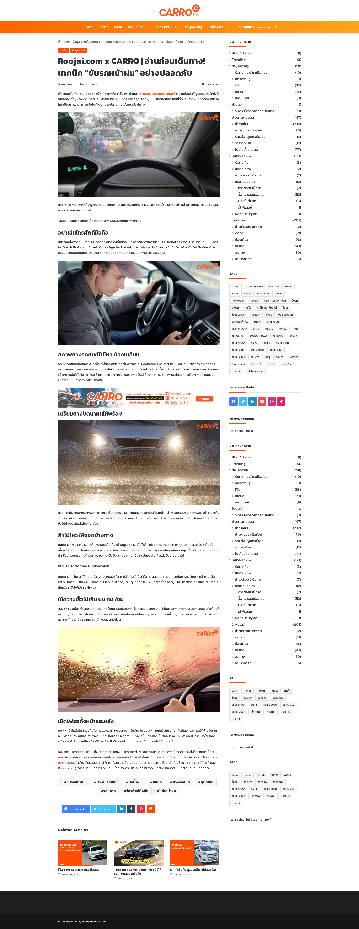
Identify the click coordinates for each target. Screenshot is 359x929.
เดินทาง (110, 790)
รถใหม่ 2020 (257, 350)
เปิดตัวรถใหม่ (239, 364)
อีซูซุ (267, 357)
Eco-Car (274, 286)
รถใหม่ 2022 (238, 357)
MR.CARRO (67, 84)
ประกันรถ (64, 762)
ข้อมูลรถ (237, 104)
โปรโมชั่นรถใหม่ (138, 26)
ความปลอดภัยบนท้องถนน (156, 93)
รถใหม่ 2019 (238, 350)
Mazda (247, 293)
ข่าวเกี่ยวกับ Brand (248, 227)
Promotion (238, 301)
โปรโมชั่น (236, 371)
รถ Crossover (239, 329)
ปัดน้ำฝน (135, 781)
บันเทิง (239, 246)
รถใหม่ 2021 (276, 350)
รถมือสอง (278, 336)
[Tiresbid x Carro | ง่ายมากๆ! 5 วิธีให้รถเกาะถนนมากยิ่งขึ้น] (139, 853)
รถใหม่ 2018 (282, 343)
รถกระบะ (283, 329)
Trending (239, 59)
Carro (235, 286)
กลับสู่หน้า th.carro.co (254, 26)
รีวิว (237, 85)
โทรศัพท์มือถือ (137, 790)
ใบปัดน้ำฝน (167, 790)
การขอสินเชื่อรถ (249, 188)
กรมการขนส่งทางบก (275, 301)
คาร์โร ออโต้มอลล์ (267, 308)
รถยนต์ (293, 336)
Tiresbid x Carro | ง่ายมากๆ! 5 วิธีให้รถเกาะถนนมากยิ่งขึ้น (137, 872)
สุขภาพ (240, 252)
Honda (288, 286)
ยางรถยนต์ (181, 781)
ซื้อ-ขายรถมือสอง (251, 194)
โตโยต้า (271, 364)
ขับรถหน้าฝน (76, 781)
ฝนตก (157, 781)
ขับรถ (80, 751)
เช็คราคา (293, 357)
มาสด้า (257, 322)
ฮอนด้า (279, 357)
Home (65, 41)
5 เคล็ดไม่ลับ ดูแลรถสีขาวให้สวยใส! (193, 870)
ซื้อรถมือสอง (239, 315)
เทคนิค (95, 41)
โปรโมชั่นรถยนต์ (246, 149)
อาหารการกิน (244, 259)
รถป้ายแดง (237, 336)
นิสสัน (269, 315)
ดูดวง (239, 233)
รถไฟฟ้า (255, 357)
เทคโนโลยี (242, 98)
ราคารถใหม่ (243, 143)
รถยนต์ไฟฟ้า (238, 343)
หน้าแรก (87, 26)
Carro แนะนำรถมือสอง (251, 72)
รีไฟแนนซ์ (245, 207)
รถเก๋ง (254, 343)
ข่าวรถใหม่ (242, 124)
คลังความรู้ (242, 79)
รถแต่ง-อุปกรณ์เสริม (250, 137)
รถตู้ (296, 329)
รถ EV (255, 329)
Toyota (254, 301)
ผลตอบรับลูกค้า (246, 214)
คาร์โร (248, 308)
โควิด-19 (256, 364)
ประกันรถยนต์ (107, 781)
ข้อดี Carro (243, 169)
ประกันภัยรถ (247, 201)
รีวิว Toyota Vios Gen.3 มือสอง (79, 870)
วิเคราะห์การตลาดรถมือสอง (254, 111)
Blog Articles (241, 53)
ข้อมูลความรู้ (193, 26)
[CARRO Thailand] (179, 10)
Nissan (278, 293)
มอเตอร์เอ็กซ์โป (240, 322)
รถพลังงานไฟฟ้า (258, 336)
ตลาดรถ (255, 315)
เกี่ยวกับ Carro (220, 26)
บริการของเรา (245, 182)
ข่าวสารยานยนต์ (165, 26)
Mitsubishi (263, 293)
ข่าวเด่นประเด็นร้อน (248, 130)
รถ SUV (269, 329)
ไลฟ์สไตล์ (238, 220)
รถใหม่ (266, 343)
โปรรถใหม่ (286, 364)
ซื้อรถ (118, 26)
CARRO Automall (253, 286)
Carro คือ (242, 162)
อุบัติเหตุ (207, 781)
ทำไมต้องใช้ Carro (248, 175)
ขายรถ (103, 26)
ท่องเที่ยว (241, 239)
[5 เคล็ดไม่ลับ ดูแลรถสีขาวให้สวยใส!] (195, 853)
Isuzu (235, 293)
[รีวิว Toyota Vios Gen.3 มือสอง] (83, 853)
